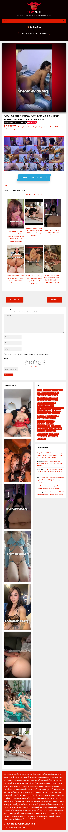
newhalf (51, 420)
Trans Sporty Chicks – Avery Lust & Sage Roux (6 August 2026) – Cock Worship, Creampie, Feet (15, 279)
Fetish (60, 408)
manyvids (52, 418)
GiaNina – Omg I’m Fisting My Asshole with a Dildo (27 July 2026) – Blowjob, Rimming (34, 279)
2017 (54, 400)
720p (59, 390)
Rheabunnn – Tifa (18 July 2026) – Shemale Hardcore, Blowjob (52, 232)
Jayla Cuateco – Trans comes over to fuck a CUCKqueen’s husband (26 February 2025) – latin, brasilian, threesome (16, 236)
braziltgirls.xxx (42, 408)
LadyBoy (41, 413)
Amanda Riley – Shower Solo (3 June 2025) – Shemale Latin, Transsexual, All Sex (49, 471)
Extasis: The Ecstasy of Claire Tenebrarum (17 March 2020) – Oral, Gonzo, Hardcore (49, 463)
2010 (47, 395)
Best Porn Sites (35, 27)
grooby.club (56, 410)
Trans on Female (42, 433)
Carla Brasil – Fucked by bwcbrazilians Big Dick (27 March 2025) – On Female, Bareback (50, 480)
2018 (40, 402)
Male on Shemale (53, 415)
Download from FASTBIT (33, 177)
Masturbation (41, 420)
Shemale (50, 423)
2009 (40, 395)
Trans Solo (41, 438)
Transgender (14, 129)
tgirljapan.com (57, 428)
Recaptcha (7, 358)
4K (39, 390)
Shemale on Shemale (43, 426)
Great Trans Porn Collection (19, 823)
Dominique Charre (16, 127)
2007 (48, 392)
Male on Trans (27, 127)
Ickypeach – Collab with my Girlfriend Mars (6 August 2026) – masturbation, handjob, (34, 231)
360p (45, 390)
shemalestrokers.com (44, 428)
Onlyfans (36, 127)
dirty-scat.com (13, 827)
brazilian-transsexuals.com (45, 405)
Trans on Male (54, 127)
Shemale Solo (56, 426)
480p (52, 390)
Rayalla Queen (44, 127)
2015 (40, 400)
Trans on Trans (42, 436)
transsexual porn (11, 125)
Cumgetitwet (40, 453)
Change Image (34, 366)
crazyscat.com (21, 827)
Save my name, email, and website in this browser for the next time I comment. (27, 354)
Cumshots (52, 408)
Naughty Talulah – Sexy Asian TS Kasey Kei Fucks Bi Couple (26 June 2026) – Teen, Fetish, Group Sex (52, 278)
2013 (47, 397)
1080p (8, 127)
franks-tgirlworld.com (44, 410)
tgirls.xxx (41, 431)
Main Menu (6, 20)
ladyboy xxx (41, 415)
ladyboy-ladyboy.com (52, 413)
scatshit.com (7, 827)
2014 (54, 397)
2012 (40, 397)
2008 (55, 392)
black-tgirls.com (49, 402)
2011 (54, 395)
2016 (47, 400)
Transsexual (52, 436)
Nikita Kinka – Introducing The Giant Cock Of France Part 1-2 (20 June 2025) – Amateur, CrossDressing (49, 455)
